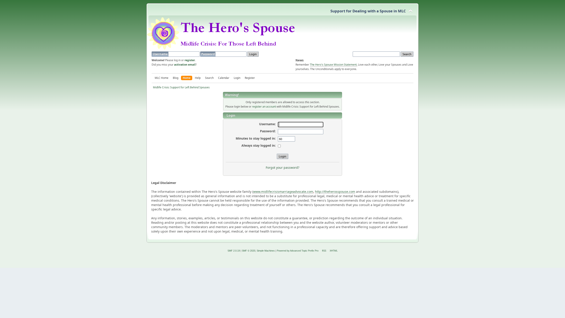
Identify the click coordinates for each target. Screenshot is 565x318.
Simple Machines (266, 250)
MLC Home (161, 78)
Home (186, 78)
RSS (324, 250)
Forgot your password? (282, 167)
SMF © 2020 (248, 250)
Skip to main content (27, 6)
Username (160, 54)
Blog (175, 78)
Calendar (223, 78)
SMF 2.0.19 (234, 250)
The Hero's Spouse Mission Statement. (333, 64)
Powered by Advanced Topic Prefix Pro (297, 250)
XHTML (334, 250)
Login (237, 78)
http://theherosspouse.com (335, 191)
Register (250, 78)
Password (208, 54)
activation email (185, 64)
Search (209, 78)
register (190, 60)
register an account (264, 106)
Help (198, 78)
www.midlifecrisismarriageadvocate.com (283, 191)
